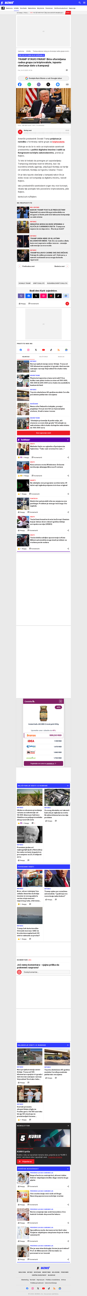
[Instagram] (43, 296)
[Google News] (66, 296)
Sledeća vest (59, 266)
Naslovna (21, 51)
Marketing (25, 1280)
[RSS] (58, 350)
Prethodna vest (28, 266)
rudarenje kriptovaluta (57, 283)
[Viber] (21, 296)
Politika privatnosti (37, 1283)
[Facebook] (28, 296)
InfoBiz (28, 51)
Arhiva (63, 1280)
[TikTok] (58, 296)
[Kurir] (7, 3)
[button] (67, 70)
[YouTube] (51, 296)
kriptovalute (58, 142)
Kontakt (32, 1280)
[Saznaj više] (68, 1125)
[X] (36, 296)
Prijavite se (27, 1161)
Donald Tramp (25, 283)
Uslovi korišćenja (51, 1283)
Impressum (40, 1280)
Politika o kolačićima (53, 1280)
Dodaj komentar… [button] (31, 972)
